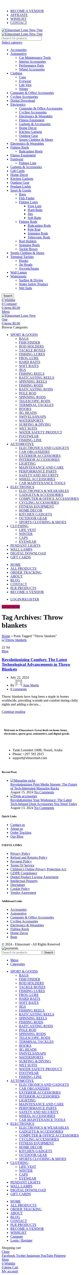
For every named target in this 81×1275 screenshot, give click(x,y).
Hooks (23, 261)
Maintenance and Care (41, 467)
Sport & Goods (20, 190)
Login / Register (21, 1240)
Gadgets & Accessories (35, 124)
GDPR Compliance (23, 873)
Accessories (18, 50)
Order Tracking (20, 832)
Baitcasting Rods (39, 225)
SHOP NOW (11, 607)
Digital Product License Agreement (34, 877)
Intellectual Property (24, 881)
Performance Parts (31, 65)
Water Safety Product (33, 284)
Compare (16, 1236)
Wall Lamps (18, 272)
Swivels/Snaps (29, 268)
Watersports (18, 276)
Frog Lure (34, 206)
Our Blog (16, 836)
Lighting (27, 463)
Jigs (30, 214)
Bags (22, 194)
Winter (23, 89)
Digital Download (22, 100)
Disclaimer (17, 885)
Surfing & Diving (31, 280)
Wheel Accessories (32, 69)
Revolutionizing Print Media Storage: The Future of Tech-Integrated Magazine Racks (43, 786)
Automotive (18, 54)
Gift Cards (17, 171)
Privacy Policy (20, 853)
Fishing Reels (19, 147)
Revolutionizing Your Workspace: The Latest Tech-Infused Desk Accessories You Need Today (43, 802)
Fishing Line (27, 163)
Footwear (16, 159)
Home (6, 636)
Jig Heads (25, 264)
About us (16, 828)
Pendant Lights (20, 186)
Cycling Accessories (24, 96)
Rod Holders (28, 241)
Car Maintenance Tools (35, 57)
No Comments (44, 792)
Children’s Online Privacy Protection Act (38, 869)
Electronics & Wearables (35, 116)
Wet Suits (25, 288)
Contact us (17, 825)
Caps (22, 77)
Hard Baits (35, 210)
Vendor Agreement (23, 892)
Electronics (17, 104)
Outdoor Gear (28, 136)
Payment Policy (21, 861)
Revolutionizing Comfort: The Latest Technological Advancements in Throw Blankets (36, 664)
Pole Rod (34, 229)
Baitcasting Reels (31, 151)
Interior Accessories (32, 61)
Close (6, 1252)
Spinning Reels (29, 245)
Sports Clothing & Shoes (36, 139)
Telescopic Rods (39, 237)
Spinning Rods (38, 233)
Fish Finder (27, 198)
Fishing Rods (28, 221)
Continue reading (13, 712)
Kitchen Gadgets (30, 132)
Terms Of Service (22, 865)
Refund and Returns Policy (28, 857)
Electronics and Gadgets (44, 448)
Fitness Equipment (31, 120)
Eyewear (25, 81)
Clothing (16, 73)
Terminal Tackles (22, 257)
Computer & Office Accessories (32, 93)
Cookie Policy (20, 889)
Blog (5, 651)
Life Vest (25, 85)
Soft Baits (34, 218)
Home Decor (28, 128)
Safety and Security (39, 475)
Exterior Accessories (40, 456)
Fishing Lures (28, 202)
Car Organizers (34, 452)
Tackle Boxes (28, 249)
